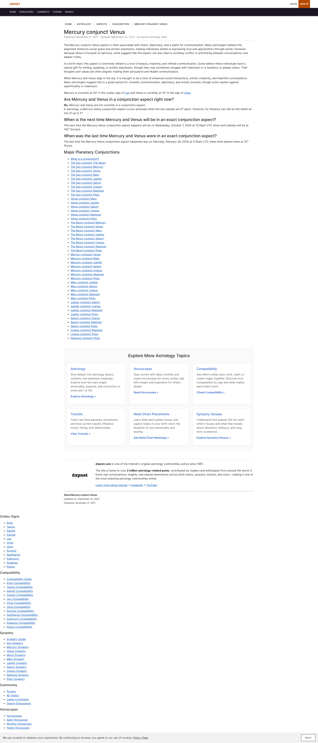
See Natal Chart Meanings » (151, 437)
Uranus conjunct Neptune (86, 330)
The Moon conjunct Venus (87, 226)
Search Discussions (19, 703)
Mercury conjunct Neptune (87, 274)
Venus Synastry (16, 651)
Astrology (78, 369)
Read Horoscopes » (146, 392)
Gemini (11, 530)
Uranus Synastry (17, 671)
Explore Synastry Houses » (214, 437)
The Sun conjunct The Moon (88, 162)
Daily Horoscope (17, 719)
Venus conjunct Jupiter (85, 202)
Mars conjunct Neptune (85, 294)
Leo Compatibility (18, 599)
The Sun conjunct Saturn (86, 182)
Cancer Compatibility (20, 595)
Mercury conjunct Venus (86, 254)
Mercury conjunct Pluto (85, 278)
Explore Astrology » (83, 396)
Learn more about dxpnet (112, 485)
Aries (10, 522)
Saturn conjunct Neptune (86, 322)
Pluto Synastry (16, 679)
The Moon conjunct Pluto (86, 250)
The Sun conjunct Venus (86, 170)
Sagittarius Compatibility (22, 615)
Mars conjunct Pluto (83, 298)
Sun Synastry (15, 643)
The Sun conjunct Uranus (86, 186)
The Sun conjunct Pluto (85, 194)
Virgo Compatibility (19, 603)
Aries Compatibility (19, 583)
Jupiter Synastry (17, 663)
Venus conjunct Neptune (86, 214)
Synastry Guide (16, 639)
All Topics (13, 695)
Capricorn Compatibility (22, 619)
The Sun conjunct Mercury (87, 166)
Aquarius (12, 562)
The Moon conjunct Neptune (88, 246)
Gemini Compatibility (20, 591)
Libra (187, 92)
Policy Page (140, 737)
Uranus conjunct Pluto (84, 334)
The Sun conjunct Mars (85, 174)
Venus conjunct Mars (84, 198)
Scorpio (11, 550)
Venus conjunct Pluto (84, 218)
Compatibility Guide (19, 579)
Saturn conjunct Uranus (85, 318)
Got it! (308, 738)
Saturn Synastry (16, 667)
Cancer (11, 534)
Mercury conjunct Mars (85, 258)
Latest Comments (18, 699)
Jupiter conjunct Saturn (85, 302)
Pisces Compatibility (19, 626)
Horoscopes (143, 369)
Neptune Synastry (18, 675)
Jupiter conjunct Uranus (86, 306)
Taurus (11, 526)
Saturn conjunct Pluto (84, 326)
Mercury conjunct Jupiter (86, 262)
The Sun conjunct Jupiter (86, 178)
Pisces (11, 566)
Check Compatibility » (211, 392)
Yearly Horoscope (18, 727)
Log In (293, 4)
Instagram (137, 485)
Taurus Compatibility (20, 587)
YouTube (151, 485)
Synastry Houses (209, 414)
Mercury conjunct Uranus (86, 270)
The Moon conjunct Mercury (88, 222)
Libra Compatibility (19, 607)
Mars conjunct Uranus (84, 290)
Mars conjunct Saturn (84, 286)
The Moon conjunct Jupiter (87, 234)
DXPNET (15, 4)
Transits (77, 414)
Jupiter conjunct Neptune (86, 310)
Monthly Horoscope (19, 723)
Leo (127, 92)
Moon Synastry (16, 655)
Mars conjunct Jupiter (84, 282)
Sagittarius (13, 554)
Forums (11, 691)
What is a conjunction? (85, 158)
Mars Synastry (16, 659)
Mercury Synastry (18, 647)
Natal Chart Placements (151, 414)
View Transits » (80, 433)
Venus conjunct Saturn (85, 206)
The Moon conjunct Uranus (87, 242)
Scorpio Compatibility (20, 611)
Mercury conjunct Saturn (86, 266)
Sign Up (304, 4)
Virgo (10, 542)
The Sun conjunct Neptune (87, 190)
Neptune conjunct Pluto (85, 338)
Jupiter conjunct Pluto (84, 314)
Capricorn (13, 558)
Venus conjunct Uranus (85, 210)
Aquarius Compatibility (21, 623)
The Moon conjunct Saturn (87, 238)
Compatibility (207, 369)
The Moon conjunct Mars (86, 230)
